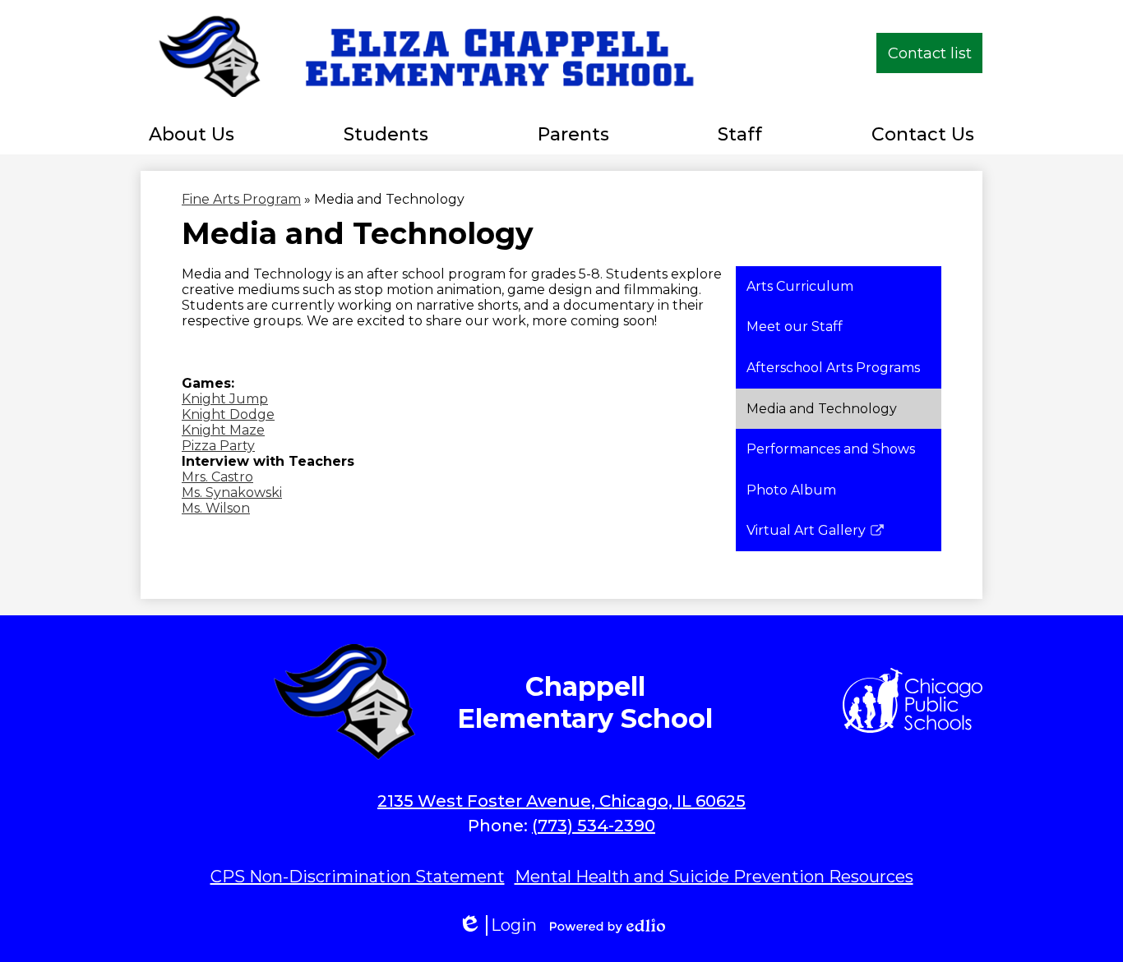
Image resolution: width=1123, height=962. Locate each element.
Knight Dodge (228, 414)
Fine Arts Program (241, 199)
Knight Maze (223, 430)
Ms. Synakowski (232, 492)
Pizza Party (218, 445)
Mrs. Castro (217, 477)
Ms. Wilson (216, 508)
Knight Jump (225, 399)
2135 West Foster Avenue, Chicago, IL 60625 (561, 801)
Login (497, 925)
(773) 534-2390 (593, 825)
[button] (192, 133)
